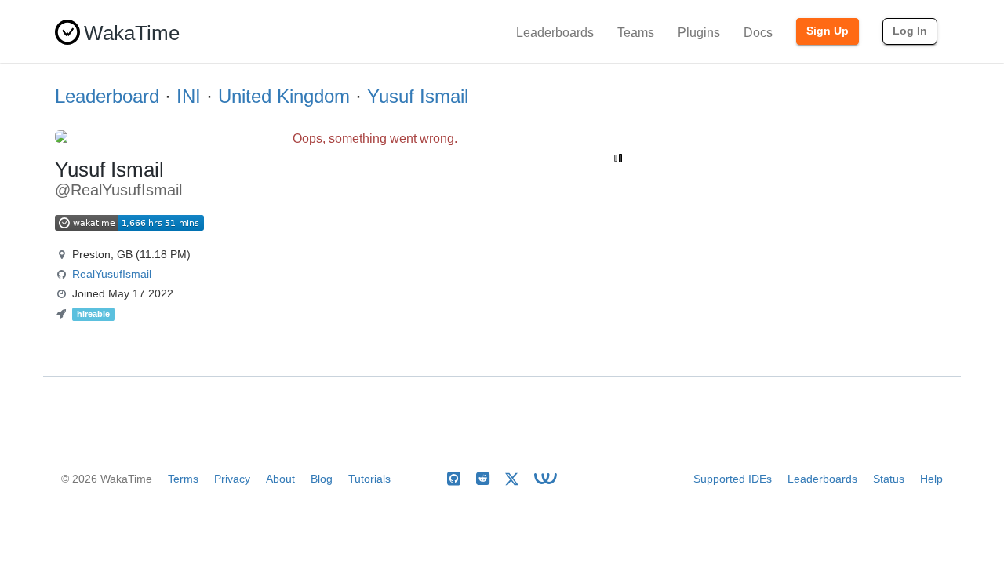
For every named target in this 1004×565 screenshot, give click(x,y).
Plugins (699, 32)
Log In (910, 30)
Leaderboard (107, 96)
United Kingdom (284, 96)
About (280, 478)
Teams (635, 32)
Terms (183, 478)
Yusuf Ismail (417, 96)
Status (888, 478)
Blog (322, 478)
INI (188, 96)
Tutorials (369, 478)
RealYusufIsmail (111, 274)
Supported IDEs (732, 478)
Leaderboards (555, 32)
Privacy (232, 478)
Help (931, 478)
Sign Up (827, 30)
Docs (758, 32)
